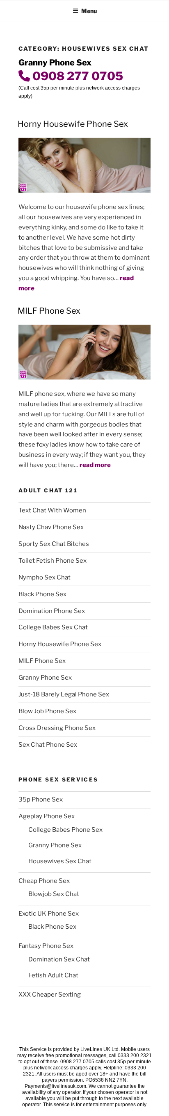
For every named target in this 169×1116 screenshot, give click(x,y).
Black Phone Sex (42, 594)
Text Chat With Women (52, 510)
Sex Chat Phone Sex (47, 744)
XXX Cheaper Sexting (49, 994)
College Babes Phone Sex (65, 829)
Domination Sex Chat (59, 959)
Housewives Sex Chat (59, 861)
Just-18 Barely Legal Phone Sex (63, 694)
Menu (89, 10)
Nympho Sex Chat (44, 577)
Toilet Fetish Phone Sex (52, 560)
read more (95, 465)
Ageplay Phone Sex (46, 816)
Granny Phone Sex (45, 677)
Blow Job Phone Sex (47, 711)
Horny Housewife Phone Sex (73, 124)
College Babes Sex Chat (53, 627)
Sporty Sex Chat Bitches (53, 544)
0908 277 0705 (76, 76)
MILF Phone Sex (49, 311)
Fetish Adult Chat (53, 975)
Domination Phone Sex (51, 611)
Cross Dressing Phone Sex (57, 728)
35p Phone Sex (40, 799)
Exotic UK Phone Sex (48, 913)
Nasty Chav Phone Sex (51, 527)
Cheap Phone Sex (44, 881)
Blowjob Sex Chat (53, 894)
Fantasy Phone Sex (45, 946)
